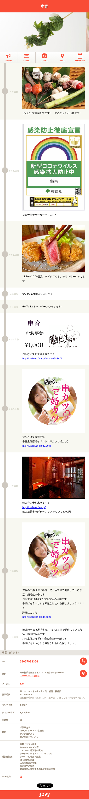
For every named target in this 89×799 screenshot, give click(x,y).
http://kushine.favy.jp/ (34, 507)
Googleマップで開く (30, 675)
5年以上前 (14, 171)
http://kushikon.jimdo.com (36, 445)
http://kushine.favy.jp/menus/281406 (42, 358)
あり (22, 684)
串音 (44, 6)
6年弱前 (14, 294)
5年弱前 (14, 92)
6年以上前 (14, 339)
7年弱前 (14, 486)
